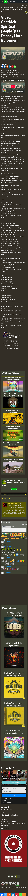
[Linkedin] (10, 66)
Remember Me (7, 798)
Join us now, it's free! (14, 782)
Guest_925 (7, 542)
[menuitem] (2, 1)
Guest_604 (7, 566)
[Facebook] (2, 66)
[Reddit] (7, 66)
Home (3, 7)
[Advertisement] (13, 360)
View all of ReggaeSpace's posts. (11, 348)
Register (4, 800)
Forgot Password (6, 802)
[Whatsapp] (15, 66)
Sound (22, 524)
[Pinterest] (12, 66)
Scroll (25, 524)
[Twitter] (5, 66)
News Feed (9, 7)
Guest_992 (7, 558)
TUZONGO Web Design (19, 887)
